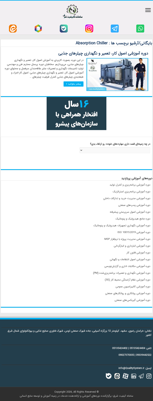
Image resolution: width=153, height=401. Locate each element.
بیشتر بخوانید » (73, 84)
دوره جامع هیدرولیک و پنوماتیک (133, 219)
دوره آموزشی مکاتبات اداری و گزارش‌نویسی (127, 266)
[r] (38, 28)
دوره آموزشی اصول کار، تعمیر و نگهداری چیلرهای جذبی (103, 53)
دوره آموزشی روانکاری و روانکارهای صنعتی (127, 293)
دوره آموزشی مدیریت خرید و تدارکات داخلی (126, 198)
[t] (115, 28)
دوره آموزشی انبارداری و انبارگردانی (132, 246)
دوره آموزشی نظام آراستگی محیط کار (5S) (127, 280)
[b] (64, 28)
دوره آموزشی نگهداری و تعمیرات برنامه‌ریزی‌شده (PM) (121, 273)
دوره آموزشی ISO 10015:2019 (134, 232)
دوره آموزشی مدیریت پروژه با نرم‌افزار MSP (127, 239)
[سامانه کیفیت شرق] (72, 11)
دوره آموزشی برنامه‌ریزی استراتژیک (131, 192)
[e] (13, 28)
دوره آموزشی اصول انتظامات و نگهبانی (130, 259)
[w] (140, 28)
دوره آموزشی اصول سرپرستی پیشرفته (130, 212)
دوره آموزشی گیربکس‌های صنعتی (132, 300)
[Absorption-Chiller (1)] (117, 74)
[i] (89, 28)
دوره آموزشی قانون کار (138, 253)
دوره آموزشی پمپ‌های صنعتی (134, 205)
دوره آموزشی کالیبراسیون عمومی (133, 286)
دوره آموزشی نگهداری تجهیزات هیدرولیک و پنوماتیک (121, 225)
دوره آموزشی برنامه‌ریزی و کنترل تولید (130, 185)
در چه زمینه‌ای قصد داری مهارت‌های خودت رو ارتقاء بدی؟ (120, 144)
